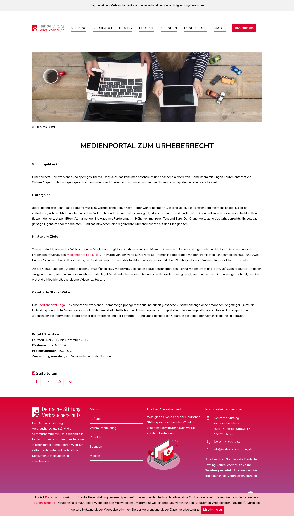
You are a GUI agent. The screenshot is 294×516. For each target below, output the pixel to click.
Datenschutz (54, 497)
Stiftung (78, 28)
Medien (95, 456)
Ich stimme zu (212, 509)
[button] (36, 382)
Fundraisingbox (44, 503)
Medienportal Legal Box (83, 255)
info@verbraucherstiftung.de (233, 449)
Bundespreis (195, 28)
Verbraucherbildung (112, 28)
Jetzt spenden (244, 28)
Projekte (146, 28)
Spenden (169, 28)
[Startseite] (48, 28)
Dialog (220, 28)
